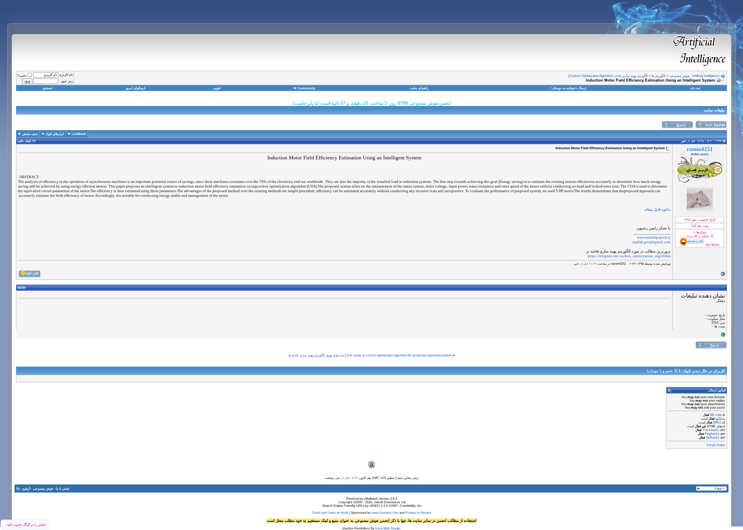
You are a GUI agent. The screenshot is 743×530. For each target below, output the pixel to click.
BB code (716, 415)
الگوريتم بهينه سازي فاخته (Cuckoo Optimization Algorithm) (608, 75)
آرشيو (26, 488)
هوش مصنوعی (43, 488)
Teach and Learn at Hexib (330, 512)
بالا (18, 488)
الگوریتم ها (659, 75)
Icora (379, 528)
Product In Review (418, 512)
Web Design (392, 528)
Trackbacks (710, 430)
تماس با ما (62, 488)
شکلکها (720, 418)
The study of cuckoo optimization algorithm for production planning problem (399, 355)
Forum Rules (716, 445)
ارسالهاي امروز (135, 88)
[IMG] (717, 422)
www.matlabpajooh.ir (653, 237)
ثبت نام (695, 88)
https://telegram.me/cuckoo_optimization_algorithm (628, 256)
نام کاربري (66, 74)
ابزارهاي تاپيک (55, 134)
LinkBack (79, 134)
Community (306, 88)
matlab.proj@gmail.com (651, 242)
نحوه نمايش (30, 134)
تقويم (217, 88)
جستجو (48, 88)
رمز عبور (67, 81)
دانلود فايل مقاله (657, 209)
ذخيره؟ (22, 75)
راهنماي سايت (419, 88)
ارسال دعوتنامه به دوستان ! (568, 88)
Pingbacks (712, 433)
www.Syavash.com (385, 512)
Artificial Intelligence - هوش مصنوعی (694, 75)
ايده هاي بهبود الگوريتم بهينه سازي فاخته (317, 355)
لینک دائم (24, 141)
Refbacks (712, 437)
